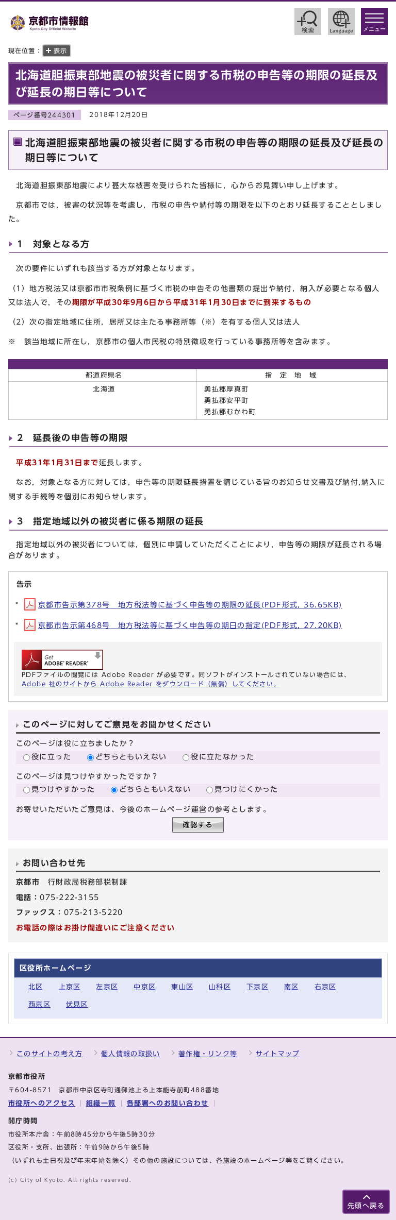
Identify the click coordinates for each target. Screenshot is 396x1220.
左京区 (107, 987)
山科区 (220, 987)
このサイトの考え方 (49, 1053)
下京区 (257, 987)
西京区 (39, 1004)
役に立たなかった (223, 756)
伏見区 (77, 1004)
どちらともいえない (131, 756)
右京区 (326, 987)
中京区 (145, 987)
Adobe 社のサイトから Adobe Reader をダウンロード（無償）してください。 (151, 684)
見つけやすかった (63, 789)
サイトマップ (278, 1053)
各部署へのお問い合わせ (168, 1103)
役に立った (51, 756)
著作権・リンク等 (207, 1053)
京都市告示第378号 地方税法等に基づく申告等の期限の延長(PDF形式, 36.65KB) (190, 604)
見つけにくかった (246, 789)
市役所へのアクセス (41, 1103)
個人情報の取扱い (130, 1053)
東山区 (182, 987)
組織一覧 (101, 1103)
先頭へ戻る (366, 1205)
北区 (35, 987)
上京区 (70, 987)
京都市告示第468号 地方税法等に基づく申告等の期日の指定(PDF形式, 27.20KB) (190, 625)
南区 (291, 987)
